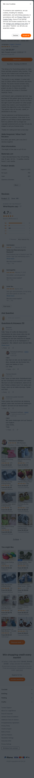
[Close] (30, 3)
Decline (15, 35)
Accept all (26, 35)
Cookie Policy (7, 19)
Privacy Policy (22, 17)
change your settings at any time (17, 24)
